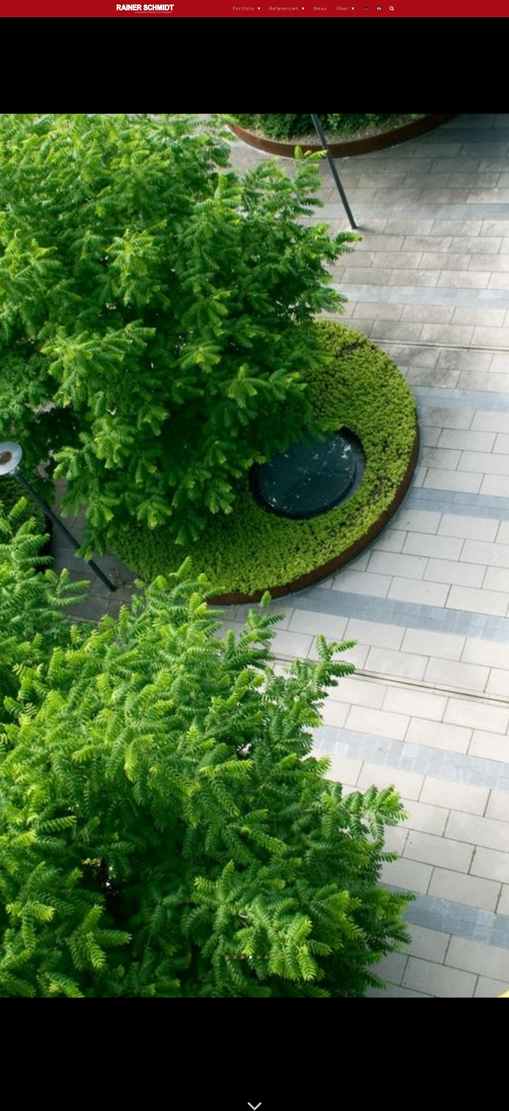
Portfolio (244, 8)
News (320, 8)
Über (342, 8)
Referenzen (284, 8)
